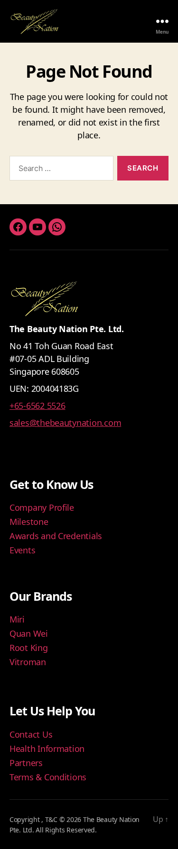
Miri (17, 619)
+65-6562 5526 (37, 405)
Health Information (46, 748)
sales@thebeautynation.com (65, 422)
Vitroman (27, 662)
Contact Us (30, 734)
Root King (28, 647)
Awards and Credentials (55, 536)
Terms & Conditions (47, 777)
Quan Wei (28, 633)
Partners (26, 762)
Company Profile (41, 507)
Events (22, 550)
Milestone (28, 521)
